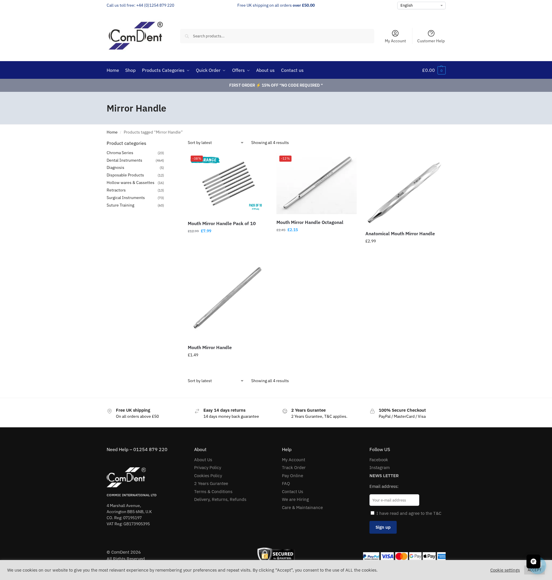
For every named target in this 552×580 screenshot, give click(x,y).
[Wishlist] (259, 161)
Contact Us (292, 491)
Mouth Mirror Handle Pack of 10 (222, 223)
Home (112, 132)
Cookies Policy (208, 475)
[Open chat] (533, 561)
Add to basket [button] (228, 243)
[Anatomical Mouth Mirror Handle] (405, 189)
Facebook (378, 459)
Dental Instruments (124, 160)
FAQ (286, 483)
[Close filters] (165, 143)
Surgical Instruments (126, 197)
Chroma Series (120, 152)
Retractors (116, 190)
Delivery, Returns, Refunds (220, 499)
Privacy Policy (207, 467)
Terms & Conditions (213, 491)
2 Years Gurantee (211, 483)
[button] (434, 70)
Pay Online (292, 475)
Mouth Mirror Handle (210, 347)
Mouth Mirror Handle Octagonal (309, 222)
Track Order (294, 467)
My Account (395, 40)
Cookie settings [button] (505, 570)
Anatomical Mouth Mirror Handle (400, 233)
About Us (203, 459)
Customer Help (431, 40)
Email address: (383, 486)
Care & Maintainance (302, 507)
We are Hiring (295, 499)
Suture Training (120, 205)
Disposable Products (125, 175)
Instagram (379, 467)
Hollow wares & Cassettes (130, 182)
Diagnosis (115, 167)
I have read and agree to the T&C (408, 513)
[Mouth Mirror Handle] (228, 299)
